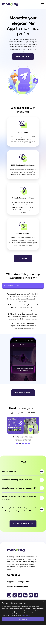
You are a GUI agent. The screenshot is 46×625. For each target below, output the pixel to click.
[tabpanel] (23, 344)
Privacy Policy (26, 615)
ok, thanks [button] (23, 619)
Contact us (13, 575)
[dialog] (23, 612)
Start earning (23, 56)
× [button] (43, 602)
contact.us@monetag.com (17, 586)
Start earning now (23, 524)
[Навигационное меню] (42, 4)
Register (23, 258)
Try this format (23, 393)
